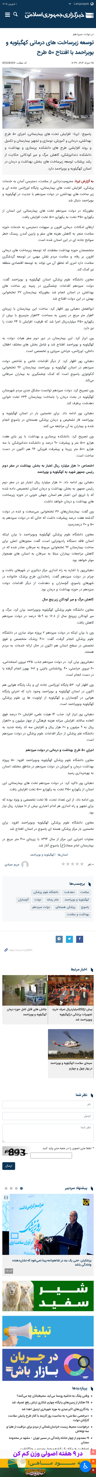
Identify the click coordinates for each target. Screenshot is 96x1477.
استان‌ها (63, 855)
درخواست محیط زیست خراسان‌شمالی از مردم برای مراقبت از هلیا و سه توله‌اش (47, 1429)
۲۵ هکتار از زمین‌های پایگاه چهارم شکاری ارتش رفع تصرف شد (50, 1402)
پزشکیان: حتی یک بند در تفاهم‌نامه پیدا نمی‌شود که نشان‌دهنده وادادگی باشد (51, 1262)
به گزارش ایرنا (84, 181)
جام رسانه (53, 899)
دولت (37, 899)
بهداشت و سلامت (78, 914)
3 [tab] (11, 1188)
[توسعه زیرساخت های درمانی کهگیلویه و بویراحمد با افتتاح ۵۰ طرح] (48, 98)
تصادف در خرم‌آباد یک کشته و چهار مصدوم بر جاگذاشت (54, 1449)
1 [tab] (21, 1188)
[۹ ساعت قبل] (48, 1224)
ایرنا (54, 15)
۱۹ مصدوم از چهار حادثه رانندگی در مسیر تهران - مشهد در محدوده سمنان (49, 1440)
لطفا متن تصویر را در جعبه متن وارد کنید (68, 1148)
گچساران (23, 899)
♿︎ (85, 1466)
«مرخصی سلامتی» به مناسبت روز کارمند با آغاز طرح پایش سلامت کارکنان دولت (48, 1418)
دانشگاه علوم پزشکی (45, 892)
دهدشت (69, 892)
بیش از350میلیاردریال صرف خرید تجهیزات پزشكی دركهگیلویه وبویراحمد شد (72, 1015)
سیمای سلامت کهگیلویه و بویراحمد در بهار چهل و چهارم (71, 1066)
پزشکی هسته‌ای (65, 907)
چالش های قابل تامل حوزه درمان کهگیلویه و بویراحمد (27, 1012)
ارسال (8, 1166)
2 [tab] (16, 1188)
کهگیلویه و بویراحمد (42, 855)
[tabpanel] (48, 1235)
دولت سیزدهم (41, 907)
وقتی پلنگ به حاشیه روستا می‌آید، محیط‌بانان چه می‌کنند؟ (53, 1396)
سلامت (84, 892)
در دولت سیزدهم (83, 34)
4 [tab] (6, 1188)
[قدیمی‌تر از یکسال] (71, 990)
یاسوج (85, 907)
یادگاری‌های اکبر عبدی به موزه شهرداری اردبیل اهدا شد (55, 1409)
